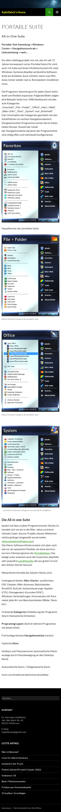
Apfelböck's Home (14, 12)
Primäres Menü (57, 12)
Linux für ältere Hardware (15, 757)
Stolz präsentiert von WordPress (27, 808)
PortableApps (42, 553)
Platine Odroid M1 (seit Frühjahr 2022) (21, 769)
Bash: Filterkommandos (14, 781)
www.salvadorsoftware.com (17, 541)
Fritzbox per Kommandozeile (16, 787)
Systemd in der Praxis (12, 763)
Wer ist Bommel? (10, 752)
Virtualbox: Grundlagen (14, 793)
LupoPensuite (25, 560)
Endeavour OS (9, 775)
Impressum (6, 808)
